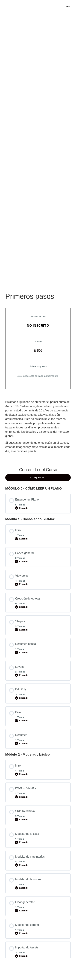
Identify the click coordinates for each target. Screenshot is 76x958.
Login (67, 6)
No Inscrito (38, 325)
